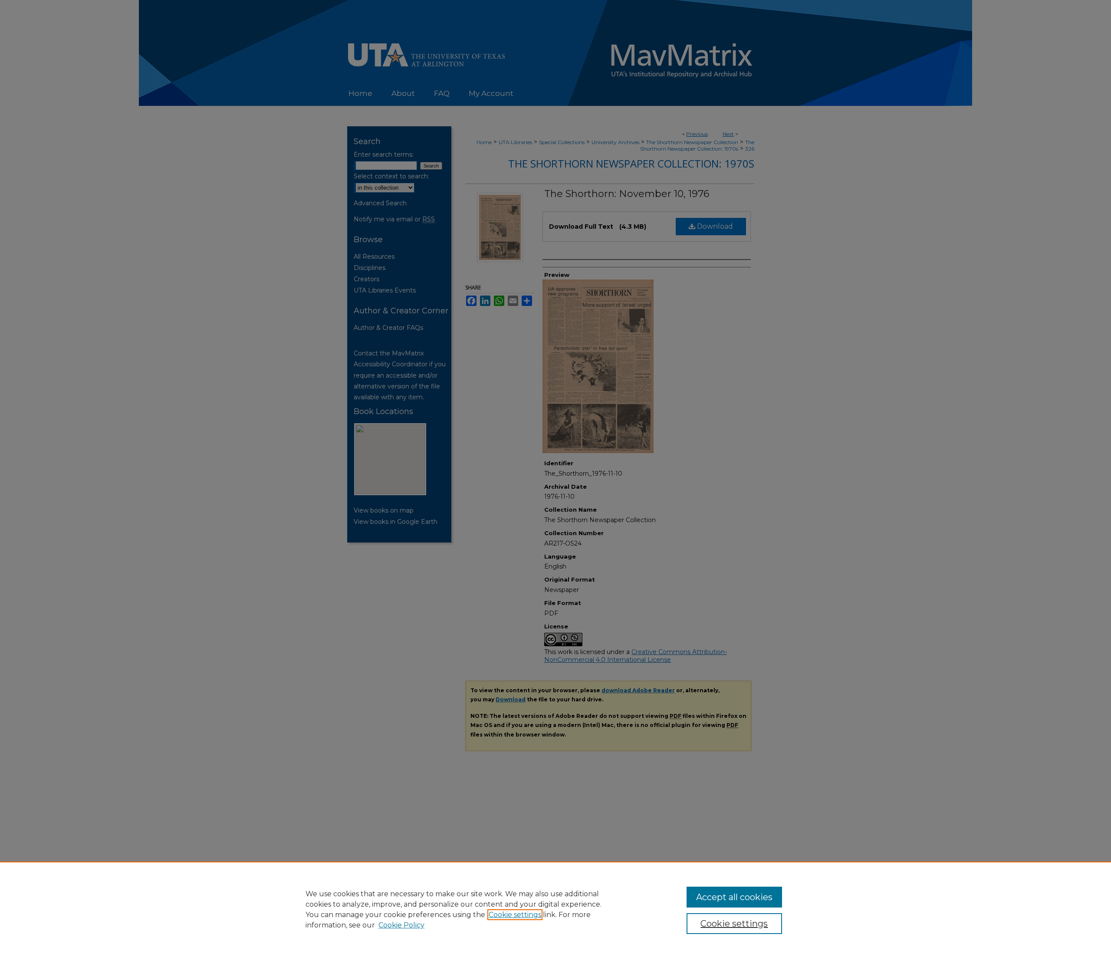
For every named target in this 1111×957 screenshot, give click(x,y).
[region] (555, 909)
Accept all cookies (734, 897)
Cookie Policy (401, 925)
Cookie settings (515, 915)
